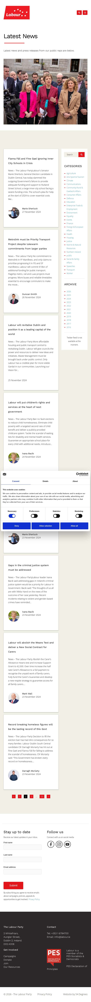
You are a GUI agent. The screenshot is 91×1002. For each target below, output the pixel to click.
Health (69, 234)
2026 (69, 291)
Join (6, 963)
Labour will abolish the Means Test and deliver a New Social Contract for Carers (31, 647)
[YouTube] (67, 845)
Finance (70, 223)
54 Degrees (81, 994)
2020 (69, 313)
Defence (70, 198)
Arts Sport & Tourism (75, 177)
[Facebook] (50, 845)
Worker (70, 273)
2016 (69, 327)
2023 (69, 302)
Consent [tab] (15, 481)
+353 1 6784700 (59, 933)
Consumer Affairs (74, 194)
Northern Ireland (74, 252)
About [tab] (75, 481)
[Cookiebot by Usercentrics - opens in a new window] (78, 474)
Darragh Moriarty (30, 771)
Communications (74, 184)
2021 (69, 309)
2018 (69, 320)
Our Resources (12, 966)
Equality (70, 216)
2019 (69, 316)
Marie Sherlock (30, 208)
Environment (72, 212)
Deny (17, 526)
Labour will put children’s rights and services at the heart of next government (29, 407)
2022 (69, 306)
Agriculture (71, 173)
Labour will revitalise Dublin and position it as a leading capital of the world (29, 330)
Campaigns (10, 956)
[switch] (34, 516)
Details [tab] (45, 481)
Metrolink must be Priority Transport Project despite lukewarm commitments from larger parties (29, 244)
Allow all (74, 526)
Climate (70, 180)
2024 (69, 298)
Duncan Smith (29, 294)
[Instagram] (59, 845)
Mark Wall (27, 693)
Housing (70, 237)
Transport (71, 269)
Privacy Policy (34, 899)
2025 (69, 295)
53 (42, 796)
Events (69, 219)
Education (71, 202)
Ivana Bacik (28, 453)
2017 (69, 323)
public (69, 255)
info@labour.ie (62, 936)
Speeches (71, 266)
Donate (8, 959)
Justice (69, 241)
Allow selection (45, 526)
